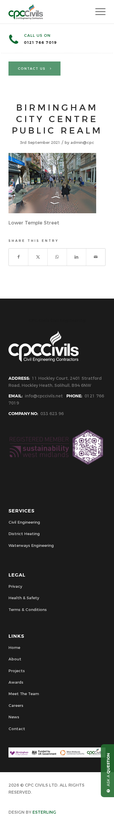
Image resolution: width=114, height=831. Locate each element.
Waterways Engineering (31, 545)
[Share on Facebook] (18, 257)
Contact (16, 728)
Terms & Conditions (27, 609)
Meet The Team (23, 693)
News (13, 717)
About (14, 659)
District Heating (24, 533)
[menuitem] (97, 12)
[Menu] (97, 12)
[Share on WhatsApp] (57, 257)
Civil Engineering (24, 522)
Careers (15, 705)
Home (14, 647)
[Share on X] (37, 257)
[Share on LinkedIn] (76, 257)
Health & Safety (23, 597)
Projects (16, 670)
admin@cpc (82, 142)
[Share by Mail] (95, 257)
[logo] (47, 12)
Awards (15, 682)
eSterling (44, 812)
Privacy (15, 586)
